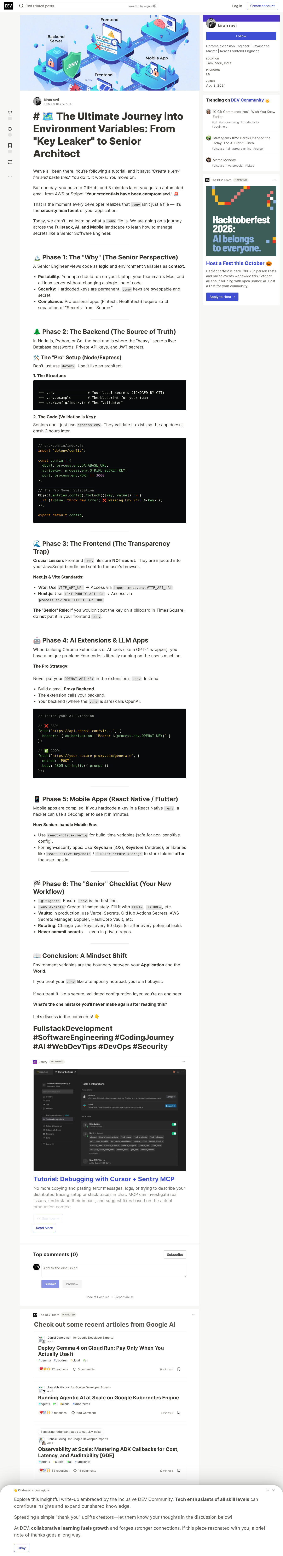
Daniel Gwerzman (59, 1337)
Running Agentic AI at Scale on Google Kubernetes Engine (108, 1398)
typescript (82, 1461)
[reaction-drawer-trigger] (10, 114)
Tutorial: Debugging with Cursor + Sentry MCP (104, 1179)
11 (87, 1470)
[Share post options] (10, 177)
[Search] (21, 6)
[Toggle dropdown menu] (183, 1062)
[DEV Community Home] (8, 6)
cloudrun (61, 1360)
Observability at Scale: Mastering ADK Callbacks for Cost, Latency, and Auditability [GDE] (108, 1452)
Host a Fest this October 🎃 (239, 263)
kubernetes (81, 1404)
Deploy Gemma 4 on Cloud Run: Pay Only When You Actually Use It (101, 1351)
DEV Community (247, 100)
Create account (262, 6)
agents (44, 1404)
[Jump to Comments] (10, 131)
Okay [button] (22, 1548)
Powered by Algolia (140, 6)
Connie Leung (56, 1439)
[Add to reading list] (10, 147)
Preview (72, 1284)
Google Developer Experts (95, 1337)
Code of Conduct (97, 1297)
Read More (44, 1228)
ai (85, 1360)
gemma (45, 1360)
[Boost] (10, 161)
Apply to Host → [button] (222, 297)
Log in (237, 6)
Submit (50, 1284)
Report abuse (124, 1297)
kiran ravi (51, 100)
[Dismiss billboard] (273, 1490)
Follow (241, 36)
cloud (75, 1360)
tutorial (58, 1461)
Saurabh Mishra (58, 1387)
